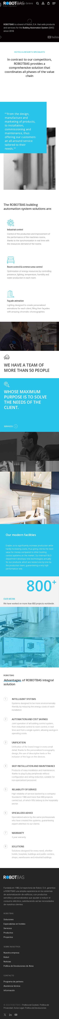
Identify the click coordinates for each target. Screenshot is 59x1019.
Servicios (8, 928)
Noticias (7, 961)
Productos (8, 932)
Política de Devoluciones (35, 1008)
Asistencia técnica (12, 986)
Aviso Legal (19, 1008)
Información (9, 990)
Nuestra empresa (11, 953)
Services (8, 426)
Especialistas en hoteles (14, 924)
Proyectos (8, 937)
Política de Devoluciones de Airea (18, 966)
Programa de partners (13, 981)
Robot (6, 957)
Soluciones (9, 919)
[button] (53, 3)
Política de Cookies (30, 1005)
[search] (37, 3)
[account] (43, 3)
